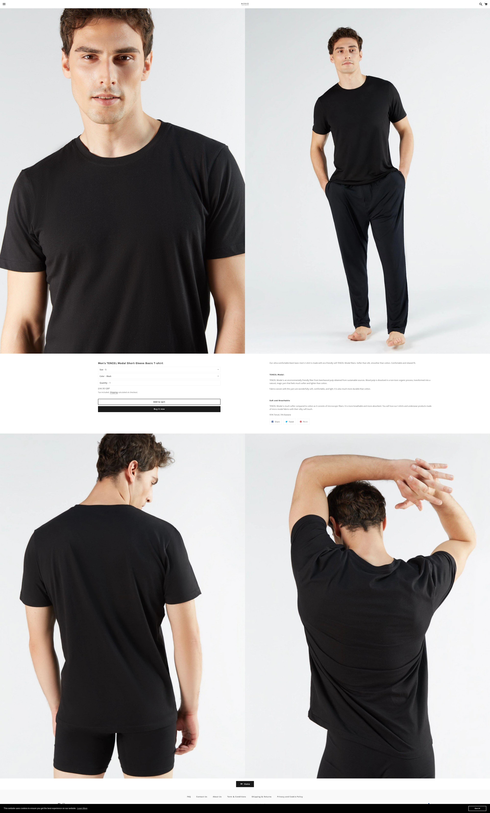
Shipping (114, 392)
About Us (217, 797)
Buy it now (159, 409)
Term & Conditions (236, 797)
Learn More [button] (82, 808)
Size (101, 369)
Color (102, 376)
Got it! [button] (477, 808)
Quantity (103, 383)
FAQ (189, 797)
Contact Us (201, 797)
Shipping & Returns (262, 797)
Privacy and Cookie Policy (290, 797)
